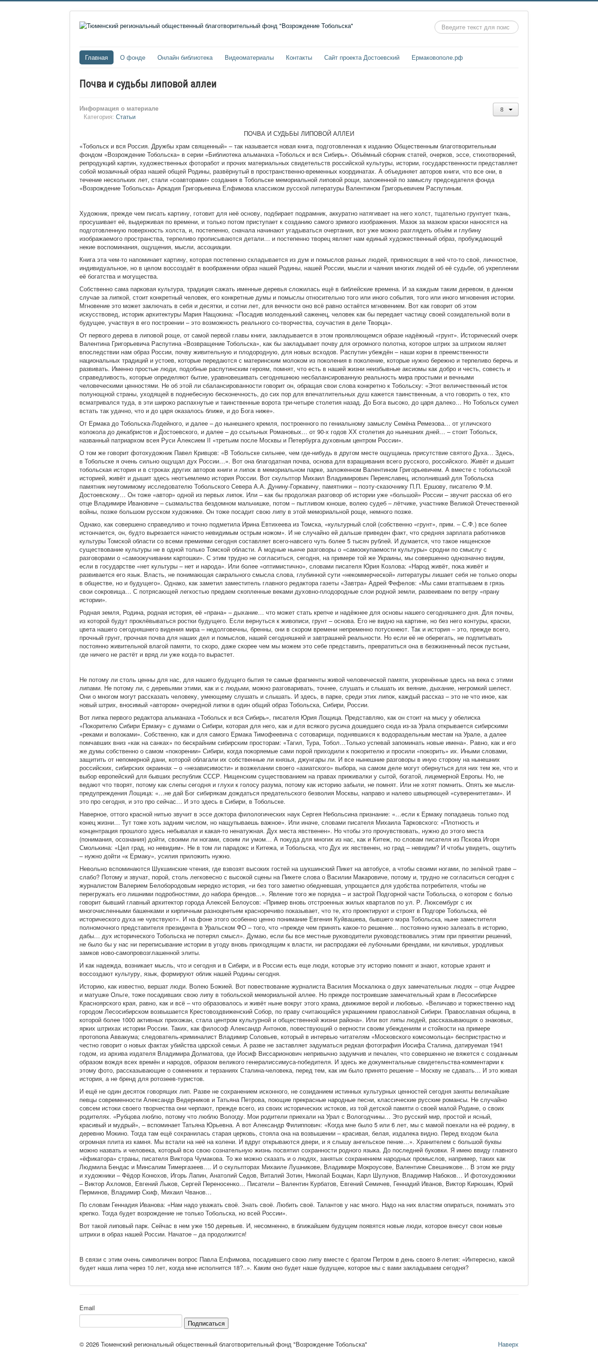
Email (87, 1308)
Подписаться (206, 1323)
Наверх (508, 1344)
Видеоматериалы (249, 57)
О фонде (132, 57)
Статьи (125, 116)
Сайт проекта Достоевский (361, 57)
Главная (96, 57)
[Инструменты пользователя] (506, 109)
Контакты (299, 57)
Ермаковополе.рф (437, 57)
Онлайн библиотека (185, 57)
